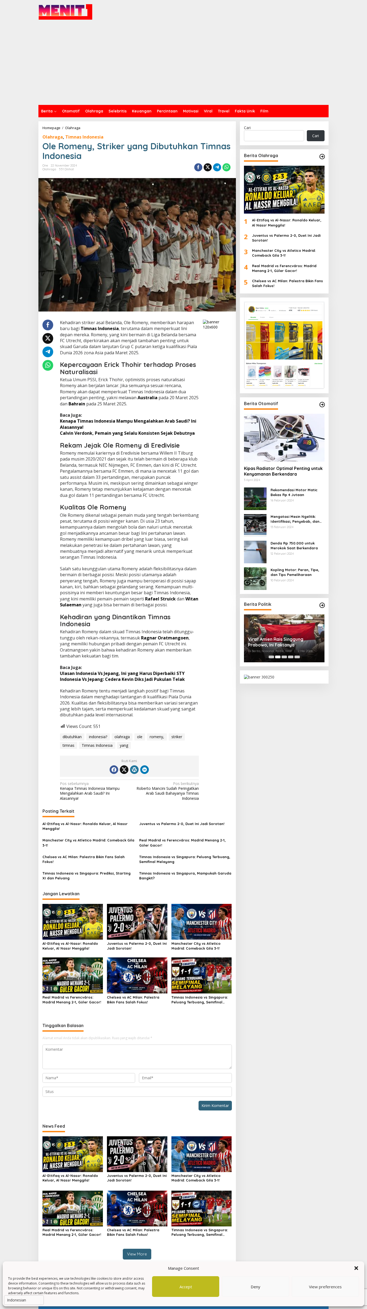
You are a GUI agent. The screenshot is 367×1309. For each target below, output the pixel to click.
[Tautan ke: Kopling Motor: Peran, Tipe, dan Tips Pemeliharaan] (255, 578)
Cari (247, 127)
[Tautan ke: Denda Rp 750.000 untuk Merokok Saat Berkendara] (255, 551)
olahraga (122, 736)
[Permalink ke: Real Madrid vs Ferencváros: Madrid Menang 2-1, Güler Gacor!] (72, 975)
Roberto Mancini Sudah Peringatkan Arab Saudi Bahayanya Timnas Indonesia (167, 791)
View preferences (325, 1286)
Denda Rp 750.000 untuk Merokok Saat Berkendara (294, 545)
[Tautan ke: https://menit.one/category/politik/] (322, 605)
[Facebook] (114, 769)
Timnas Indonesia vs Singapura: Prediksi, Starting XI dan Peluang (86, 875)
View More (137, 1254)
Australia (147, 398)
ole (139, 736)
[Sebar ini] (198, 167)
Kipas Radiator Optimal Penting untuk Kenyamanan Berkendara (283, 471)
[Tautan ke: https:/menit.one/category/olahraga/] (322, 156)
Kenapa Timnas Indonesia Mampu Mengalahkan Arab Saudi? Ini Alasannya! (90, 791)
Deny (255, 1286)
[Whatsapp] (226, 167)
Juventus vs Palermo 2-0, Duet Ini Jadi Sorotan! (181, 824)
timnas (68, 745)
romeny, (157, 736)
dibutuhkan (72, 736)
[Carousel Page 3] (284, 657)
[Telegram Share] (217, 167)
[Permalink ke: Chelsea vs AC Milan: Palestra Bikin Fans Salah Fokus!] (137, 975)
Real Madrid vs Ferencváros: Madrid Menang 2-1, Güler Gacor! (182, 842)
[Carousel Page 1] (271, 657)
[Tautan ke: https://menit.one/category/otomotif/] (322, 404)
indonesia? (98, 736)
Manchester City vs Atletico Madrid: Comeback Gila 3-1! (88, 842)
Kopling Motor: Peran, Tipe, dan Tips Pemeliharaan (295, 572)
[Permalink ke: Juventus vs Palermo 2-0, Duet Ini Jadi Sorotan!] (137, 921)
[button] (356, 1268)
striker (176, 736)
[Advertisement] (183, 64)
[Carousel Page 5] (297, 657)
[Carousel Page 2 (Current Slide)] (277, 657)
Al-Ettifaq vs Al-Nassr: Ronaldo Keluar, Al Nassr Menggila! (85, 826)
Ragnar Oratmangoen (165, 638)
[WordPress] (134, 769)
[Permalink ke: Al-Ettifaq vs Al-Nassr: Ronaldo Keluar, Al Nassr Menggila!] (72, 921)
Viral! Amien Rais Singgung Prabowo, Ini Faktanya (275, 642)
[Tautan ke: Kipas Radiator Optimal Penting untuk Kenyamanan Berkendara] (284, 438)
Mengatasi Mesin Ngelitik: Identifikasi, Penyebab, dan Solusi (295, 519)
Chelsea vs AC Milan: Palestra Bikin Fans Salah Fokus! (83, 859)
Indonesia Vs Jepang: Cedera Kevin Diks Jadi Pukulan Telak (122, 679)
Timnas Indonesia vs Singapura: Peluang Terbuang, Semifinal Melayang (184, 859)
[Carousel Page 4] (290, 657)
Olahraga (52, 137)
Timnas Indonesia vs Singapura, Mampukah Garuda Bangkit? (185, 875)
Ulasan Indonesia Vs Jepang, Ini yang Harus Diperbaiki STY (122, 673)
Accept (185, 1286)
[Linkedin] (144, 769)
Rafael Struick (160, 599)
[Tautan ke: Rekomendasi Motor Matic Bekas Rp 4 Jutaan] (255, 498)
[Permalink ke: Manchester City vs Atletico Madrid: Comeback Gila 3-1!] (201, 921)
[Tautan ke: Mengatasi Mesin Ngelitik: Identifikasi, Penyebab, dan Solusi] (255, 524)
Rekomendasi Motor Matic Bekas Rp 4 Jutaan (294, 492)
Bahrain (77, 404)
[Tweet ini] (208, 167)
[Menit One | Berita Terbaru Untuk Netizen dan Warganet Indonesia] (65, 11)
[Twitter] (124, 769)
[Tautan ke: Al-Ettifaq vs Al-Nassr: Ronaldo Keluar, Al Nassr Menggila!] (284, 190)
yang (124, 745)
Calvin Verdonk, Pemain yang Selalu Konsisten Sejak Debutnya (127, 433)
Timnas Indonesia (84, 137)
